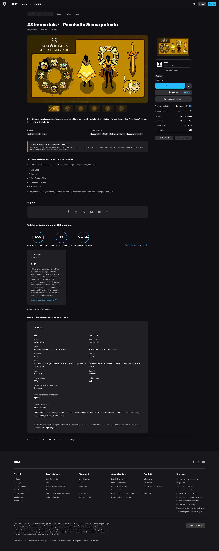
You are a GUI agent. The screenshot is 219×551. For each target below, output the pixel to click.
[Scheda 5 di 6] (108, 108)
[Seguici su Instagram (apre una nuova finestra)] (107, 212)
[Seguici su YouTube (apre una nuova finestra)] (99, 212)
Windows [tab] (38, 327)
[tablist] (87, 327)
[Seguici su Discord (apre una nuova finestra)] (91, 212)
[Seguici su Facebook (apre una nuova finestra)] (68, 212)
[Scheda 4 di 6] (94, 108)
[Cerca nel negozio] (29, 14)
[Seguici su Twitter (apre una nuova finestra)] (83, 212)
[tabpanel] (87, 359)
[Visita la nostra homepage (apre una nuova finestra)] (76, 212)
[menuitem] (59, 14)
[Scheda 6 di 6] (121, 108)
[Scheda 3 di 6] (81, 108)
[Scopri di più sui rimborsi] (190, 111)
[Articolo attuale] (54, 108)
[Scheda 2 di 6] (67, 108)
